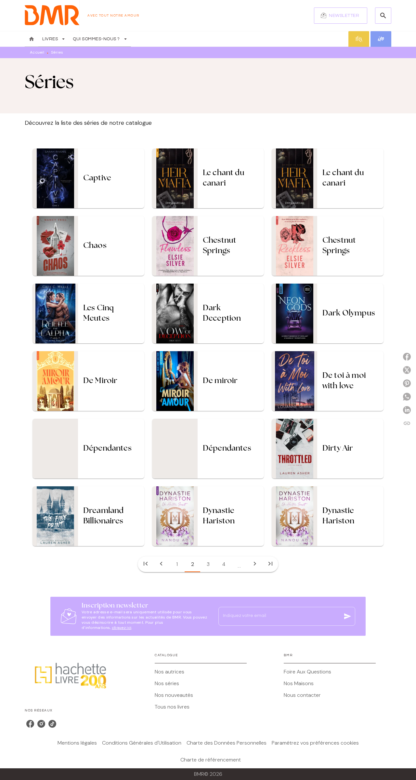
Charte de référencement (210, 759)
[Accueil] (52, 15)
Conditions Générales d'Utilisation (141, 742)
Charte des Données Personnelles (226, 742)
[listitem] (30, 723)
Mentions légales (77, 742)
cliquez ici (121, 627)
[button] (340, 15)
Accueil (37, 52)
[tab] (31, 39)
